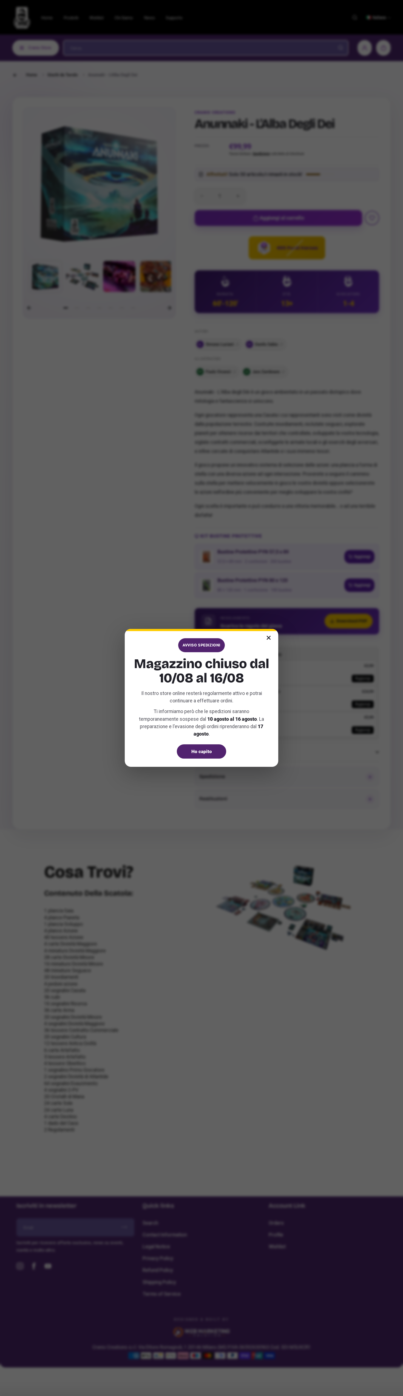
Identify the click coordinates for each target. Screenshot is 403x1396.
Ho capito (201, 751)
